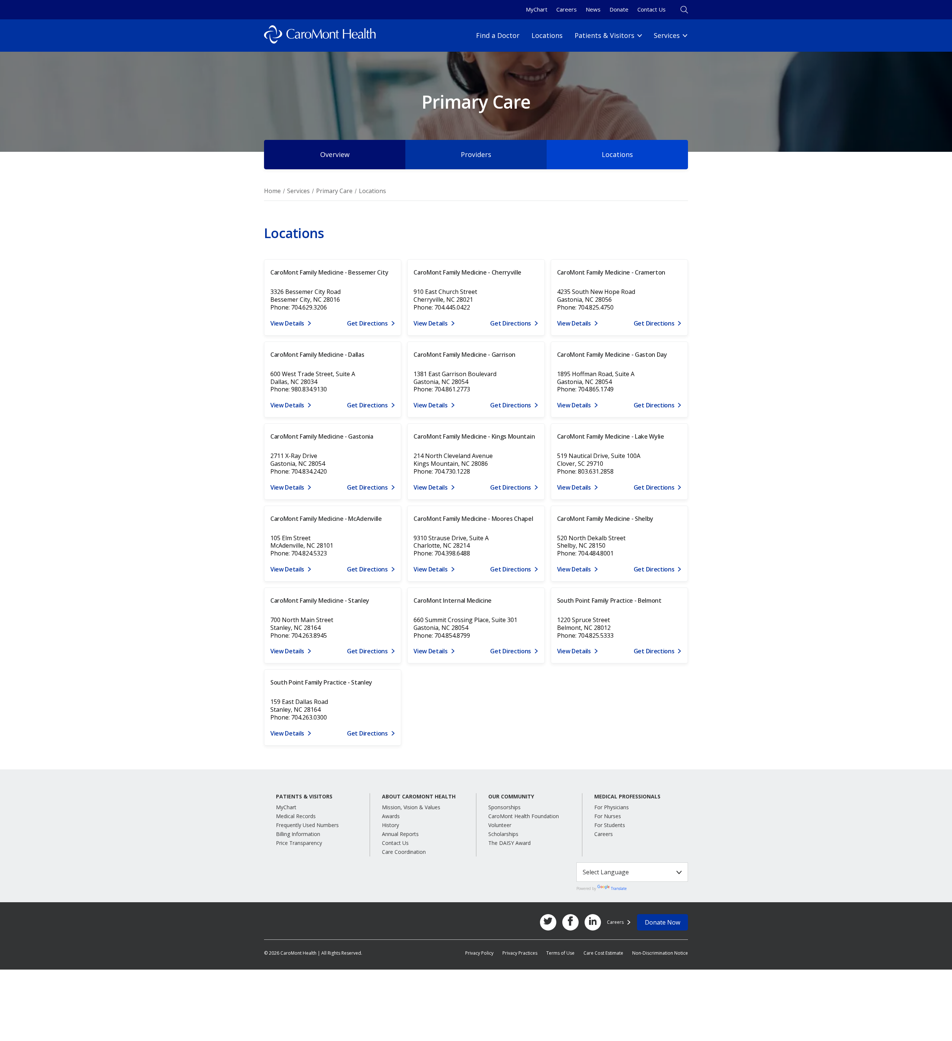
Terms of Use (560, 953)
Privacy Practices (519, 953)
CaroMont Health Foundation (523, 816)
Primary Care (334, 191)
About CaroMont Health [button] (419, 796)
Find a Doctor (498, 35)
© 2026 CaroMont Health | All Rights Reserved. (313, 953)
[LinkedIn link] (593, 922)
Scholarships (503, 833)
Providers (476, 154)
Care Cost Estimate (603, 953)
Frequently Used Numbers (307, 825)
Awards (391, 816)
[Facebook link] (570, 922)
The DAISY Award (509, 842)
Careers (566, 9)
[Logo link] (320, 35)
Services (298, 191)
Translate (619, 888)
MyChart (536, 9)
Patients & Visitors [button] (304, 796)
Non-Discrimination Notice (660, 953)
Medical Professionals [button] (627, 796)
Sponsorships (504, 807)
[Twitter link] (548, 922)
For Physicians (611, 807)
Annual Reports (400, 833)
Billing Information (298, 833)
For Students (609, 825)
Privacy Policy (479, 953)
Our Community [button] (511, 796)
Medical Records (296, 816)
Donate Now (662, 922)
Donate (619, 9)
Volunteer (499, 825)
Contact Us (651, 9)
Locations (547, 35)
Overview (335, 154)
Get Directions (367, 323)
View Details (287, 323)
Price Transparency (299, 842)
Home (272, 191)
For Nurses (607, 816)
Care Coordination (404, 851)
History (390, 825)
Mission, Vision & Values (411, 807)
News (593, 9)
